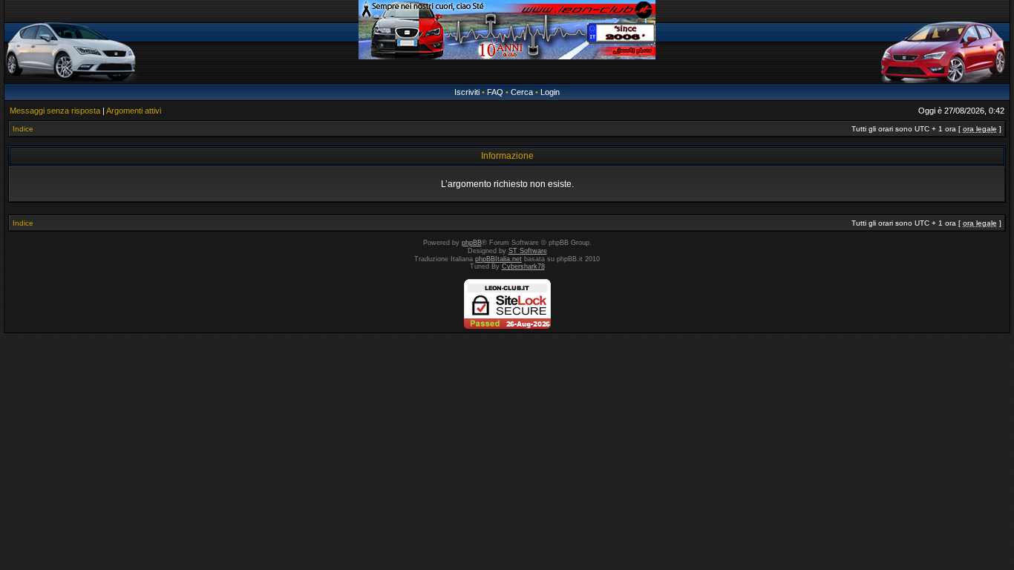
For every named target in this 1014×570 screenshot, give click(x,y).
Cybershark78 (523, 266)
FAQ (495, 92)
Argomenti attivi (133, 110)
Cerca (522, 92)
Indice (23, 129)
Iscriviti (467, 92)
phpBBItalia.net (498, 259)
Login (550, 92)
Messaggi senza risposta (55, 110)
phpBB (472, 242)
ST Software (527, 251)
